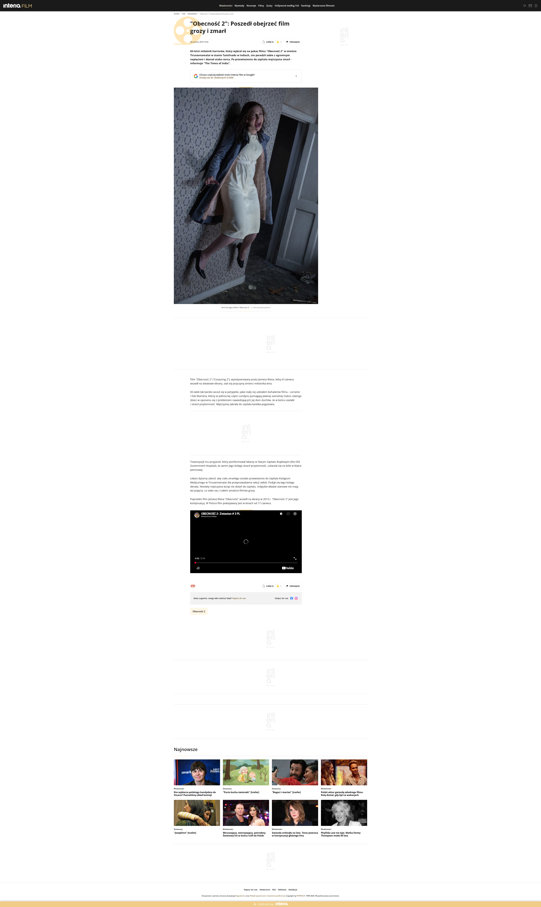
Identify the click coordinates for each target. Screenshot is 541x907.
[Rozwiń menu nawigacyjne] (536, 5)
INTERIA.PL (300, 896)
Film (183, 14)
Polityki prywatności (258, 896)
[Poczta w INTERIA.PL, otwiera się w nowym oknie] (530, 5)
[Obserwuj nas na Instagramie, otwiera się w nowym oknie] (296, 598)
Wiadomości (192, 14)
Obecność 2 (199, 611)
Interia (176, 14)
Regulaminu (240, 896)
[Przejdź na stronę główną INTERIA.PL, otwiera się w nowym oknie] (12, 5)
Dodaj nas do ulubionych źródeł (227, 77)
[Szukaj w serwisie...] (524, 5)
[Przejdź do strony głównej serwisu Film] (27, 5)
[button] (225, 5)
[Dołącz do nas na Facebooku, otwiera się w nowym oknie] (291, 598)
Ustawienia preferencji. (276, 896)
